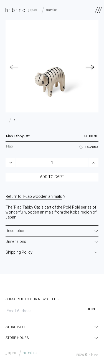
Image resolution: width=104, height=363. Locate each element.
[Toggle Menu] (98, 10)
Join (91, 309)
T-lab (9, 146)
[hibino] (33, 10)
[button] (90, 67)
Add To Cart (52, 177)
